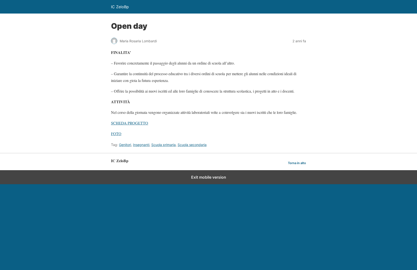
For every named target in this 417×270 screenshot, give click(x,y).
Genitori (125, 145)
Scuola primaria (163, 145)
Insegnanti (141, 145)
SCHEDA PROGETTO (129, 122)
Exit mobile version (208, 177)
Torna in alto (297, 163)
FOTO (116, 133)
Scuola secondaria (192, 145)
